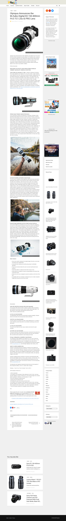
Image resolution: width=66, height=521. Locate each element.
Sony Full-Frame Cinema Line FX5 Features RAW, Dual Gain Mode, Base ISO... (33, 498)
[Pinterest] (50, 10)
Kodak (47, 379)
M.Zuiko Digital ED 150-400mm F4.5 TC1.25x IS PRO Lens (21, 404)
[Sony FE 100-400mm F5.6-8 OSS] (16, 466)
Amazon (48, 22)
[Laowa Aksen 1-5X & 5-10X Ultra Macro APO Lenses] (16, 482)
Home (7, 5)
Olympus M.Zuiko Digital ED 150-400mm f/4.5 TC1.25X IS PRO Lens (25, 398)
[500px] (52, 10)
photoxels (12, 21)
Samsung (47, 394)
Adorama (47, 164)
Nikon (47, 383)
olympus (12, 416)
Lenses (12, 10)
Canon (47, 372)
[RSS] (47, 10)
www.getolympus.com (16, 343)
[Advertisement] (42, 2)
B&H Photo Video (49, 162)
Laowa (28, 477)
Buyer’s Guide (26, 5)
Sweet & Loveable (49, 166)
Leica (47, 381)
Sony (31, 461)
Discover (37, 5)
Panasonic (48, 387)
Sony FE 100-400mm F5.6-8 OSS (33, 464)
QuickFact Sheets (19, 5)
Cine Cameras (29, 493)
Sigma (47, 396)
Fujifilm (47, 377)
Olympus (15, 10)
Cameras (12, 5)
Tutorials (32, 5)
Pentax (47, 389)
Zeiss (47, 400)
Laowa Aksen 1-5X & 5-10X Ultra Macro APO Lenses (33, 481)
